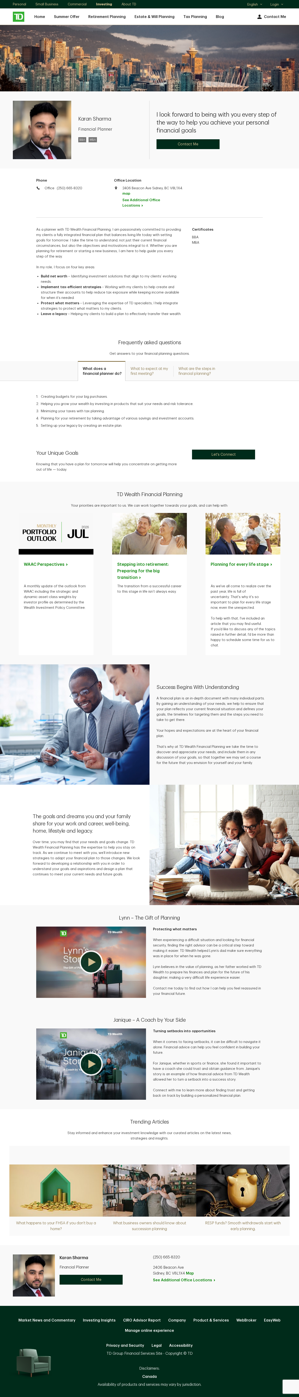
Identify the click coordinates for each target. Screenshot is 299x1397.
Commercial (77, 4)
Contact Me (275, 17)
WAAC (44, 564)
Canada (149, 1377)
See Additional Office (141, 202)
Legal (157, 1345)
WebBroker (246, 1320)
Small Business (47, 4)
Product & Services (211, 1320)
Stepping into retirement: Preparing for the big (143, 571)
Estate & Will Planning (154, 17)
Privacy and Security (125, 1345)
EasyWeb (272, 1320)
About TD (128, 4)
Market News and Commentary (46, 1320)
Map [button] (190, 1273)
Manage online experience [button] (149, 1331)
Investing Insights (99, 1320)
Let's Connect (223, 454)
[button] (91, 962)
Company (177, 1320)
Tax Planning (195, 17)
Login (275, 4)
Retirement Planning (107, 17)
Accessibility (181, 1345)
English (254, 5)
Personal (19, 4)
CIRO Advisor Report (142, 1320)
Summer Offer (66, 17)
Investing (104, 4)
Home (39, 17)
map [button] (126, 193)
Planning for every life (240, 564)
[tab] (101, 371)
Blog (220, 17)
